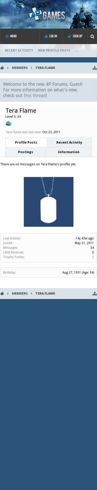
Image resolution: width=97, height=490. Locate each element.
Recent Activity (19, 50)
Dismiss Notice (93, 84)
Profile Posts (26, 142)
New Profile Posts (54, 50)
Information (68, 152)
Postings (25, 152)
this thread (35, 95)
